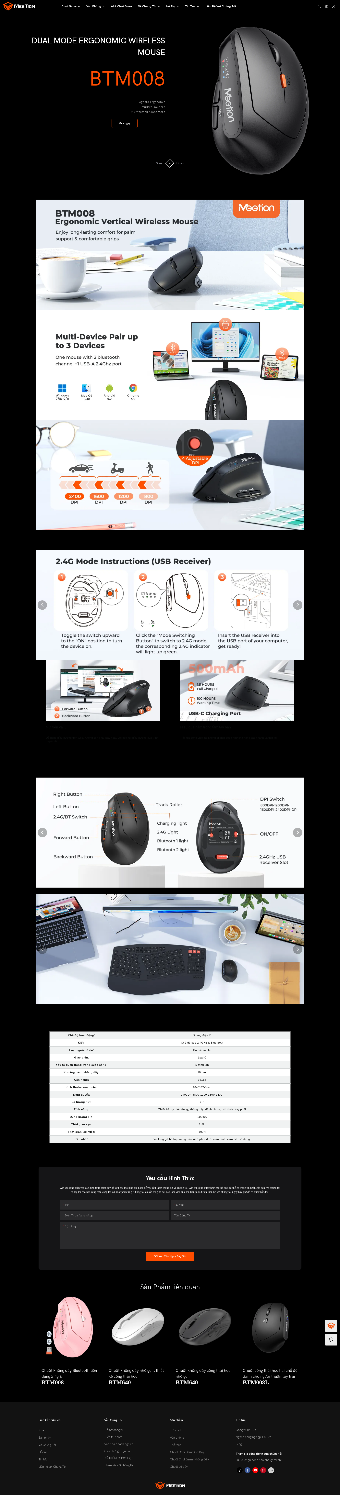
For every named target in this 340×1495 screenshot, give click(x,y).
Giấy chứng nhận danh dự (120, 1451)
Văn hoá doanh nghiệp (118, 1444)
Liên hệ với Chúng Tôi (52, 1466)
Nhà (41, 1430)
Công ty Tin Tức (246, 1430)
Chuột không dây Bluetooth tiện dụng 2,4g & (69, 1373)
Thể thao (175, 1445)
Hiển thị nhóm (113, 1437)
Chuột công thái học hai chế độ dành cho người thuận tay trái (270, 1373)
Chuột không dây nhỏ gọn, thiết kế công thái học (136, 1373)
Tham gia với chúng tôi (118, 1465)
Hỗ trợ (43, 1452)
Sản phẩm (45, 1437)
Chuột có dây (179, 1466)
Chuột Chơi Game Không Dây (189, 1459)
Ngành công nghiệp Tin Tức (253, 1437)
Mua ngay (124, 123)
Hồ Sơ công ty (113, 1430)
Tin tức (43, 1459)
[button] (42, 605)
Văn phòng (177, 1437)
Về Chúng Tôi (47, 1445)
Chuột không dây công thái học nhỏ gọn (203, 1373)
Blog (239, 1444)
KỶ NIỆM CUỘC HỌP (118, 1458)
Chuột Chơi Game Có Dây (187, 1452)
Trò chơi (175, 1430)
